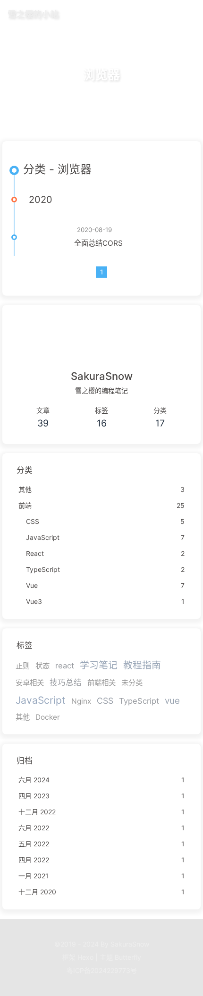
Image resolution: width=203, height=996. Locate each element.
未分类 (132, 682)
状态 (42, 665)
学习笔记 (99, 665)
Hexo (85, 957)
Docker (47, 717)
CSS (105, 701)
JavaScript (41, 700)
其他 (23, 717)
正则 (23, 665)
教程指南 (142, 665)
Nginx (81, 701)
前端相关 (101, 682)
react (64, 665)
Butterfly (128, 957)
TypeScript (139, 701)
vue (172, 700)
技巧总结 (66, 682)
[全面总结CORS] (48, 237)
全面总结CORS (98, 243)
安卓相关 (30, 682)
